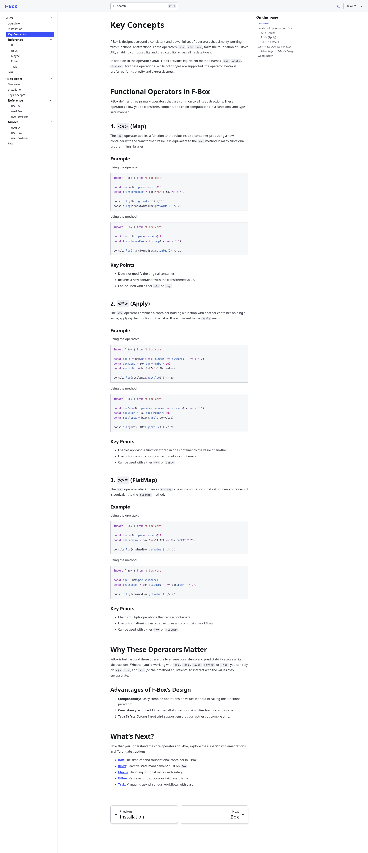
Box (121, 760)
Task (121, 784)
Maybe (123, 772)
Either (122, 778)
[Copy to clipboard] (244, 177)
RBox (122, 766)
